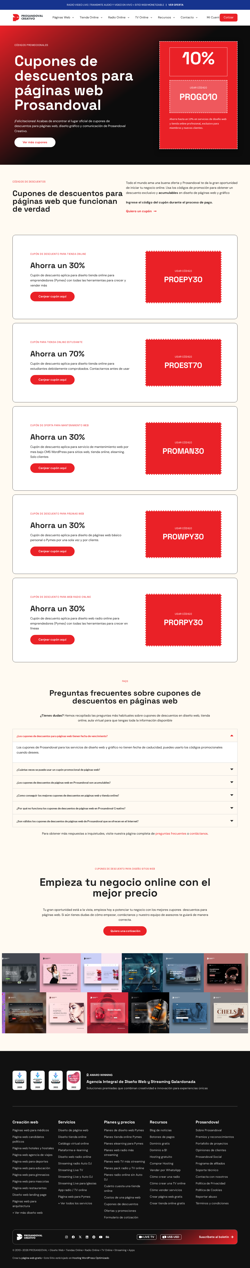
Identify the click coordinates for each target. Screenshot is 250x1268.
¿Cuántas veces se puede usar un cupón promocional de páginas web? (58, 769)
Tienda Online (89, 17)
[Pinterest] (94, 1237)
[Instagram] (66, 1237)
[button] (125, 735)
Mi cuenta (214, 17)
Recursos (164, 17)
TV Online (141, 17)
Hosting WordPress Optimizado (90, 1258)
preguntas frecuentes (170, 833)
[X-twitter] (80, 1237)
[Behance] (107, 1237)
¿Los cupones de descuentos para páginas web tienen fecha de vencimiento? (62, 736)
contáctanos (199, 833)
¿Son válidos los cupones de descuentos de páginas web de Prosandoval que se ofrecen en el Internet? (77, 821)
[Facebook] (73, 1237)
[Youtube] (101, 1237)
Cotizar (229, 17)
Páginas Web (61, 17)
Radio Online (117, 17)
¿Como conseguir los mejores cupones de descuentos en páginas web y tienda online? (68, 795)
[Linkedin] (87, 1237)
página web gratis (31, 1258)
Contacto (187, 17)
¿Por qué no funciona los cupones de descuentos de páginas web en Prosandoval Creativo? (71, 808)
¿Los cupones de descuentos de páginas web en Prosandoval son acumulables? (64, 782)
